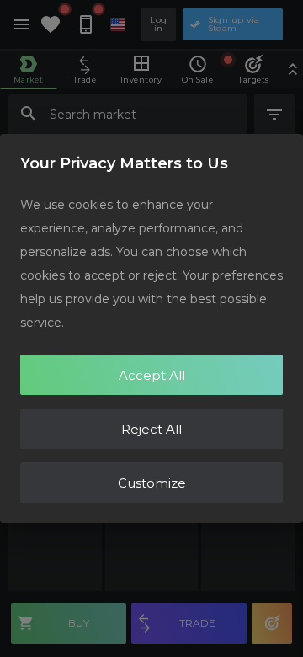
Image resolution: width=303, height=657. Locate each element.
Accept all (152, 375)
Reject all (151, 429)
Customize (152, 483)
